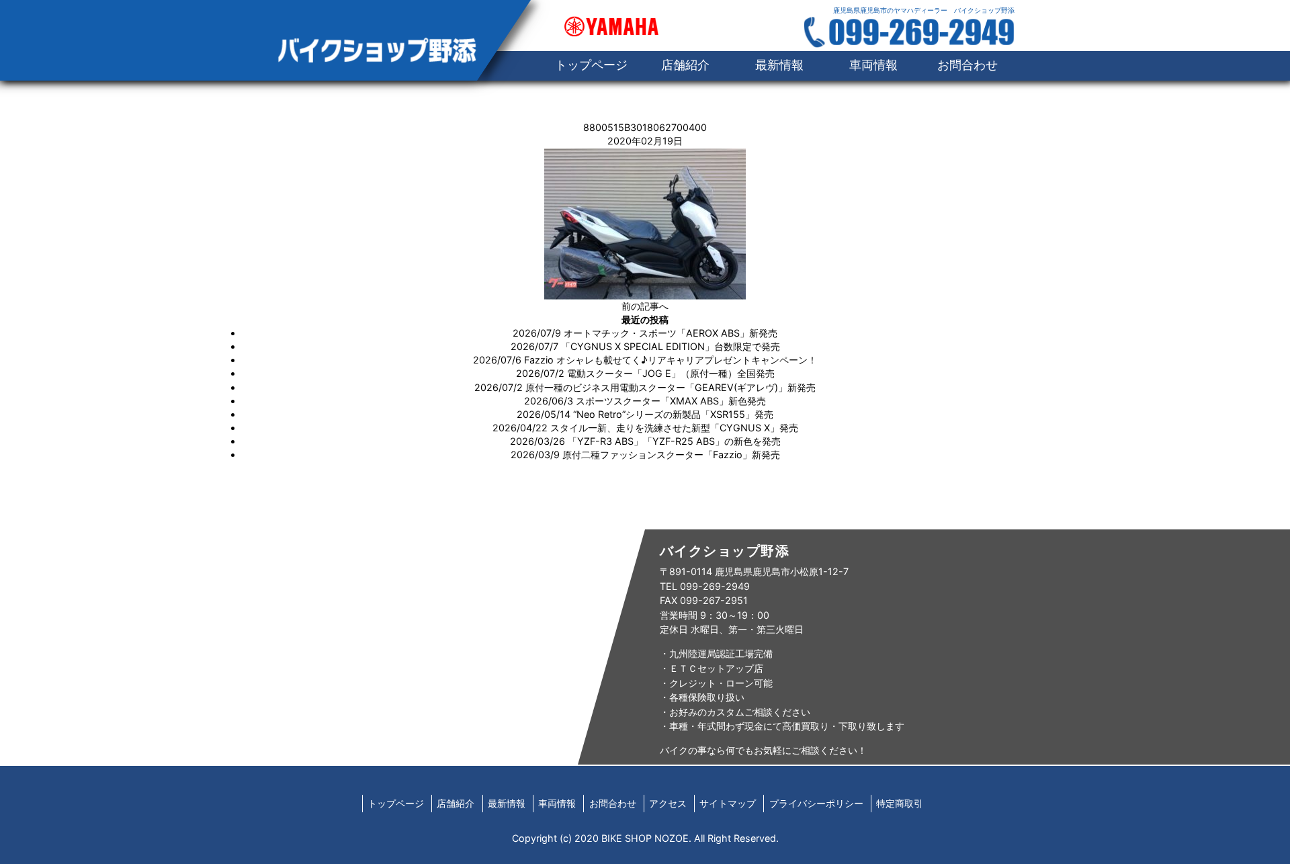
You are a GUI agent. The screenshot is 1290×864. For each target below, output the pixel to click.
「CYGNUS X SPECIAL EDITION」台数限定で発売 (670, 346)
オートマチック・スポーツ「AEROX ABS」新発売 (670, 333)
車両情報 (873, 65)
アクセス (668, 803)
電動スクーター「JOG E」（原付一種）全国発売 (671, 373)
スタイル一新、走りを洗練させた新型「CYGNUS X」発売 (674, 427)
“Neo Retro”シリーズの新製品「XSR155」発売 (673, 414)
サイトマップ (727, 803)
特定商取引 (899, 803)
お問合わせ (967, 65)
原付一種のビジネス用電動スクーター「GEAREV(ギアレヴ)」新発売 (670, 387)
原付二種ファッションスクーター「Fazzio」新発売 (671, 454)
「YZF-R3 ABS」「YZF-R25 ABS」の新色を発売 (674, 441)
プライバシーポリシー (816, 803)
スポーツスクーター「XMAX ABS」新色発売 (671, 400)
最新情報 (779, 65)
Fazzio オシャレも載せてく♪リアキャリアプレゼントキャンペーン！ (670, 359)
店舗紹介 (685, 65)
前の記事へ (645, 306)
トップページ (396, 803)
